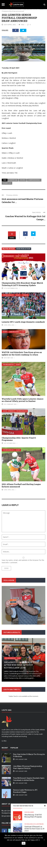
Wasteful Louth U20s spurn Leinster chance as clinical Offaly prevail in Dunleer (22, 400)
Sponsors (24, 256)
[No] (44, 840)
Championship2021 (34, 180)
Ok (24, 843)
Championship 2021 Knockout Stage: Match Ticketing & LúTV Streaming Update (22, 284)
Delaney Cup (7, 183)
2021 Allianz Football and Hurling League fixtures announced (21, 485)
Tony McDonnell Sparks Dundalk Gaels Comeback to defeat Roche (28, 779)
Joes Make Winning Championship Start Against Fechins (27, 767)
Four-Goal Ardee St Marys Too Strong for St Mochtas (29, 755)
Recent (5, 748)
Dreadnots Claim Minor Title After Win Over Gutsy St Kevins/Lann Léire (21, 665)
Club (17, 256)
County (18, 295)
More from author (23, 249)
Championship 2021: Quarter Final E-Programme (19, 439)
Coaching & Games (14, 332)
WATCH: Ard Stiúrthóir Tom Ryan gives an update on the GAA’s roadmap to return (22, 353)
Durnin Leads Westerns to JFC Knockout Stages (25, 791)
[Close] (45, 806)
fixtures (22, 180)
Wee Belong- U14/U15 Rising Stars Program (33, 816)
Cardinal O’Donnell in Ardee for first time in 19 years (34, 829)
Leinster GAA (13, 180)
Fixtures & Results (8, 256)
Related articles (9, 249)
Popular (14, 748)
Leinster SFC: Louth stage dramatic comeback (23, 322)
